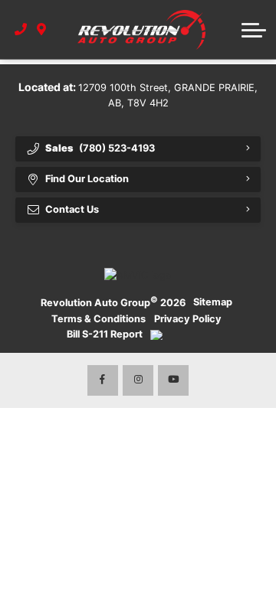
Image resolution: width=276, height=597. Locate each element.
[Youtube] (173, 380)
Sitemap (212, 302)
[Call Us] (21, 29)
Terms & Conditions (98, 319)
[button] (254, 30)
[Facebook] (102, 380)
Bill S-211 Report (105, 334)
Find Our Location (87, 178)
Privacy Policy (188, 319)
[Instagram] (138, 380)
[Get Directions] (41, 29)
